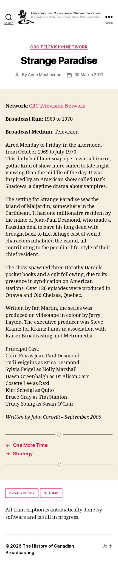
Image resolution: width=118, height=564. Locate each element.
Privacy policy (22, 493)
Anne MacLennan (44, 74)
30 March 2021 (88, 74)
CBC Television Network (59, 47)
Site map (51, 493)
